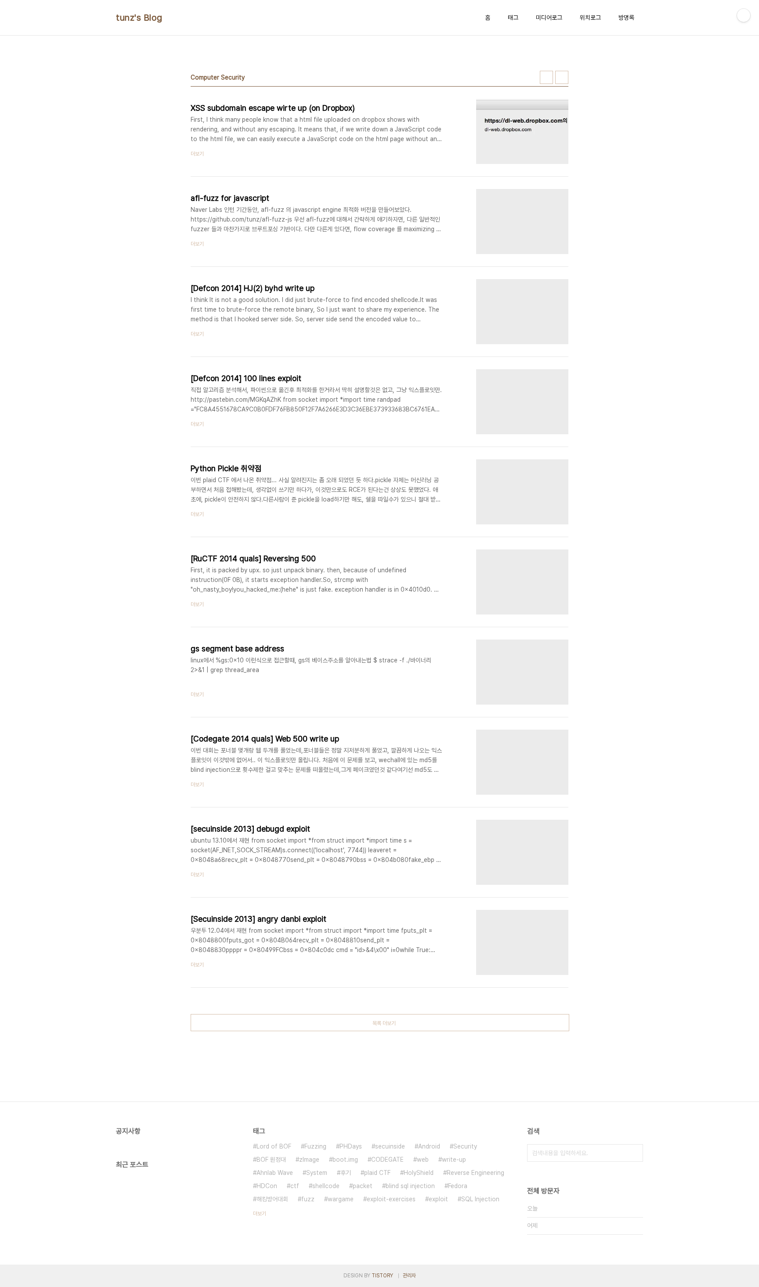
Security (465, 1146)
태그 (513, 17)
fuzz (307, 1199)
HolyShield (419, 1172)
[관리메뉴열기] (743, 15)
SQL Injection (480, 1199)
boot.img (345, 1159)
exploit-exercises (391, 1199)
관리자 (409, 1275)
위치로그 (590, 17)
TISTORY (382, 1275)
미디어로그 (549, 17)
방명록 (626, 17)
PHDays (351, 1146)
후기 (345, 1172)
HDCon (267, 1185)
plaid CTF (377, 1172)
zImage (309, 1159)
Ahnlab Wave (275, 1172)
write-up (454, 1159)
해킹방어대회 (272, 1199)
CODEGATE (387, 1159)
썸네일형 (546, 77)
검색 (634, 1153)
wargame (341, 1199)
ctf (294, 1185)
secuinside (390, 1146)
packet (362, 1185)
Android (429, 1146)
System (316, 1172)
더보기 (259, 1214)
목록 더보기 (384, 1023)
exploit (438, 1199)
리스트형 (561, 77)
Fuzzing (315, 1146)
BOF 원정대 (271, 1159)
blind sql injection (410, 1185)
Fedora (457, 1185)
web (423, 1159)
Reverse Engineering (475, 1172)
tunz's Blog (139, 17)
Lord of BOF (274, 1146)
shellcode (326, 1185)
